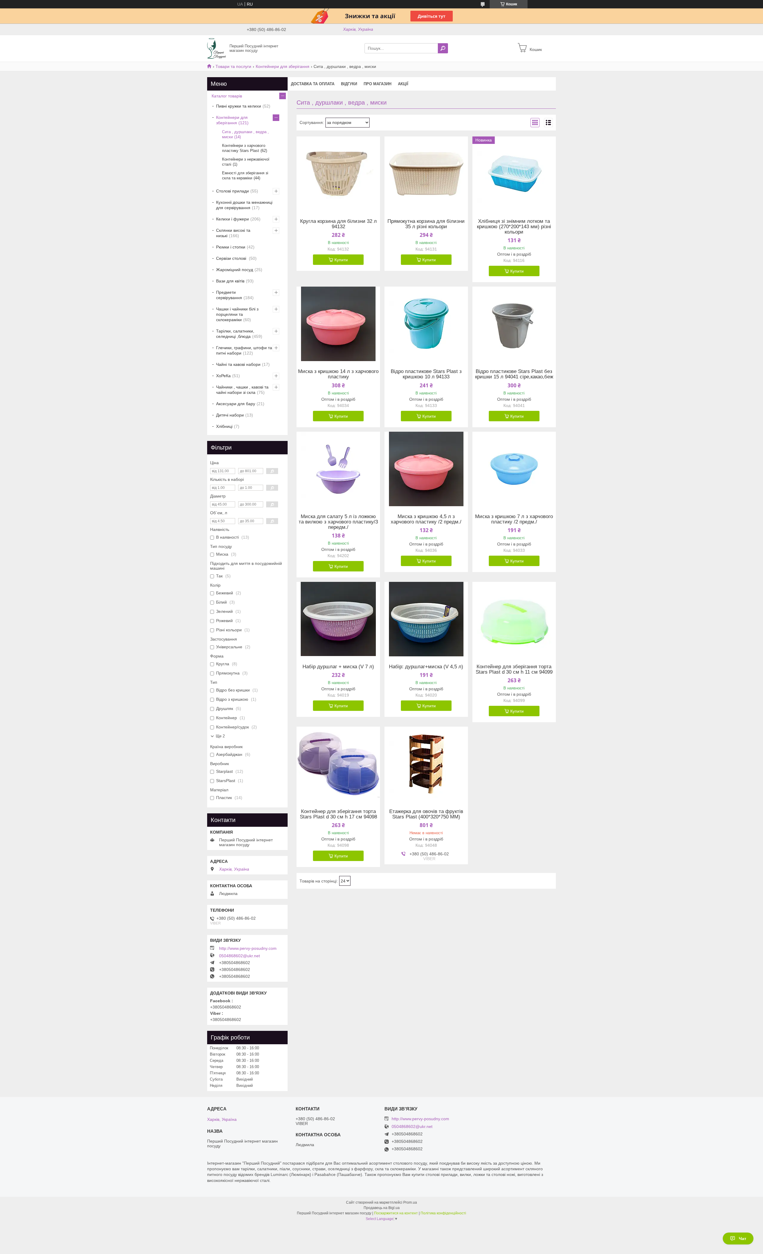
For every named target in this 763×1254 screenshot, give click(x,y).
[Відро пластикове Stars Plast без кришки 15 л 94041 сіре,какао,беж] (514, 324)
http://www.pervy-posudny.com (248, 948)
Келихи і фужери (232, 219)
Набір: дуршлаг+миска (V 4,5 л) (426, 666)
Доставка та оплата (312, 84)
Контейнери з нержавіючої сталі (245, 162)
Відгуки (349, 84)
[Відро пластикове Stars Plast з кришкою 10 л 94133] (426, 324)
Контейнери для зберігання (282, 66)
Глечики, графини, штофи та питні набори (244, 350)
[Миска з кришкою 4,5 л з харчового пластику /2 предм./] (426, 469)
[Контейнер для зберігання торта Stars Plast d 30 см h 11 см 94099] (514, 619)
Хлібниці (224, 426)
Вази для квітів (230, 281)
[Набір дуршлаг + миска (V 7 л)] (338, 619)
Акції (403, 84)
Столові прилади (232, 191)
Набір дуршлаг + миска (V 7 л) (338, 666)
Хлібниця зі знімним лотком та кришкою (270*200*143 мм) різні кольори (514, 227)
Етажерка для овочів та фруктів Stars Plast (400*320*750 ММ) (426, 814)
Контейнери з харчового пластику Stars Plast (243, 148)
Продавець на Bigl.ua (382, 1208)
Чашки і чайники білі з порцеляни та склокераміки (237, 314)
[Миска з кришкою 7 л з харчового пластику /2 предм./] (514, 469)
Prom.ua (410, 1202)
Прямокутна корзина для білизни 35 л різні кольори (426, 224)
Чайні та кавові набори (238, 364)
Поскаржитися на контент (396, 1213)
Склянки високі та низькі (233, 233)
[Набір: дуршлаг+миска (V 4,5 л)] (426, 619)
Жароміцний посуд (234, 269)
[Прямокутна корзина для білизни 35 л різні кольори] (426, 173)
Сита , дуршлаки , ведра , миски (245, 134)
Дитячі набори (230, 415)
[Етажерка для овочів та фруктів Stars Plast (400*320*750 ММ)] (426, 764)
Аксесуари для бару (235, 403)
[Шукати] (443, 48)
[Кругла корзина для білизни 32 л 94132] (338, 173)
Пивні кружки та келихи (238, 106)
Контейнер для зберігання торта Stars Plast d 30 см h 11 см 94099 (514, 669)
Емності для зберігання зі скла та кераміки (245, 175)
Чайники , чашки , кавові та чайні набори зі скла (242, 390)
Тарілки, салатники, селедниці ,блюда (235, 334)
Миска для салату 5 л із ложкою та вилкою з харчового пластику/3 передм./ (338, 522)
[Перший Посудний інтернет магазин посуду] (216, 48)
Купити (341, 259)
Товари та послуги (233, 66)
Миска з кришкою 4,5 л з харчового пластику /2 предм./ (426, 519)
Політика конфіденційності (443, 1213)
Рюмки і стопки (230, 247)
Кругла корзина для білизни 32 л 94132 (338, 224)
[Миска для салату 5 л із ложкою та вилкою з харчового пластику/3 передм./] (338, 469)
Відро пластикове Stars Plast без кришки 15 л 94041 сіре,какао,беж (514, 374)
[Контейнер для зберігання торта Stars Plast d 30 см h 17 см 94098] (338, 764)
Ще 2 (220, 736)
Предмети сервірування (229, 295)
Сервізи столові (231, 258)
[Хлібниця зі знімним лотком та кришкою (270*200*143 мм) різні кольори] (514, 173)
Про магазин (377, 84)
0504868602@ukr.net (239, 955)
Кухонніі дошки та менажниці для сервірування (244, 205)
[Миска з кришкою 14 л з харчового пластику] (338, 324)
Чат (742, 1238)
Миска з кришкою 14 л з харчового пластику (338, 374)
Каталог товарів (227, 96)
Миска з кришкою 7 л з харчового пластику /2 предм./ (514, 519)
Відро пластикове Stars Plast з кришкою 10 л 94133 (426, 374)
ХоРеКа (223, 375)
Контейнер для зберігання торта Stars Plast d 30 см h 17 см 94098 (338, 814)
